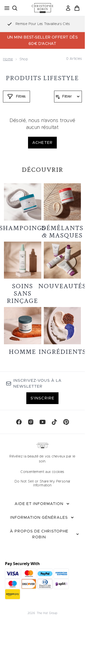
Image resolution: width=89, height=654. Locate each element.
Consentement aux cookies (42, 472)
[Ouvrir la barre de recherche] (15, 8)
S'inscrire (42, 398)
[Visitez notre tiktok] (54, 422)
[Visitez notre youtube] (42, 422)
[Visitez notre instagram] (31, 422)
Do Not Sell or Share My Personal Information (42, 483)
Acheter (42, 143)
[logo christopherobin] (42, 8)
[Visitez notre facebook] (19, 422)
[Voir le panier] (77, 8)
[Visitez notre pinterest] (66, 422)
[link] (68, 8)
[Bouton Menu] (5, 8)
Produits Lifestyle (42, 78)
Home (8, 59)
